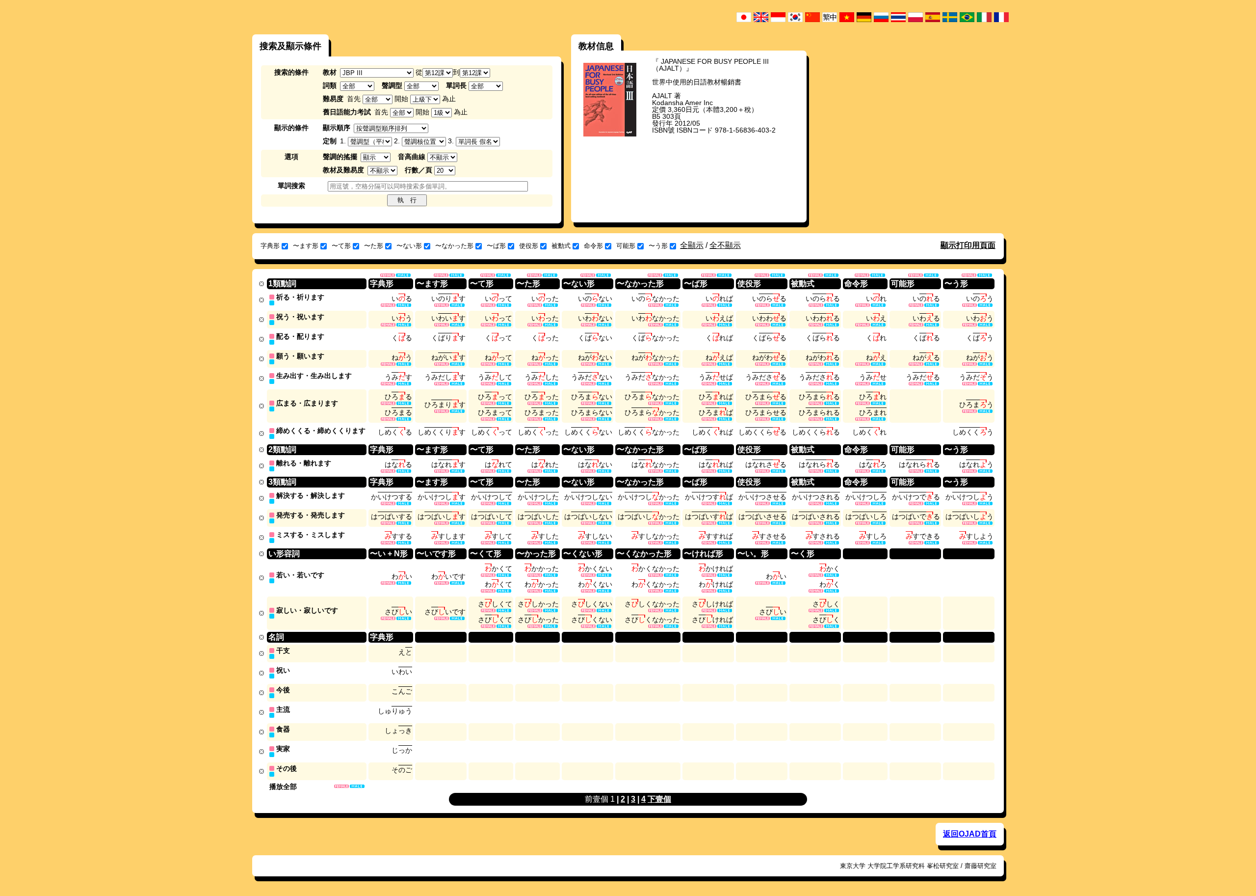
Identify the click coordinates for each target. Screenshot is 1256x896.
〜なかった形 (454, 245)
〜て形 (341, 245)
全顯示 (692, 245)
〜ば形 (496, 245)
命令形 (593, 245)
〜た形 (373, 245)
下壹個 (659, 799)
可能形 (625, 245)
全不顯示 (725, 245)
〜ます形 (305, 245)
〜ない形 (409, 245)
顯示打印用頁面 (968, 245)
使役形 (528, 245)
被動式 (561, 245)
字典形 (270, 245)
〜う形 (658, 245)
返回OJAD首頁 (969, 834)
